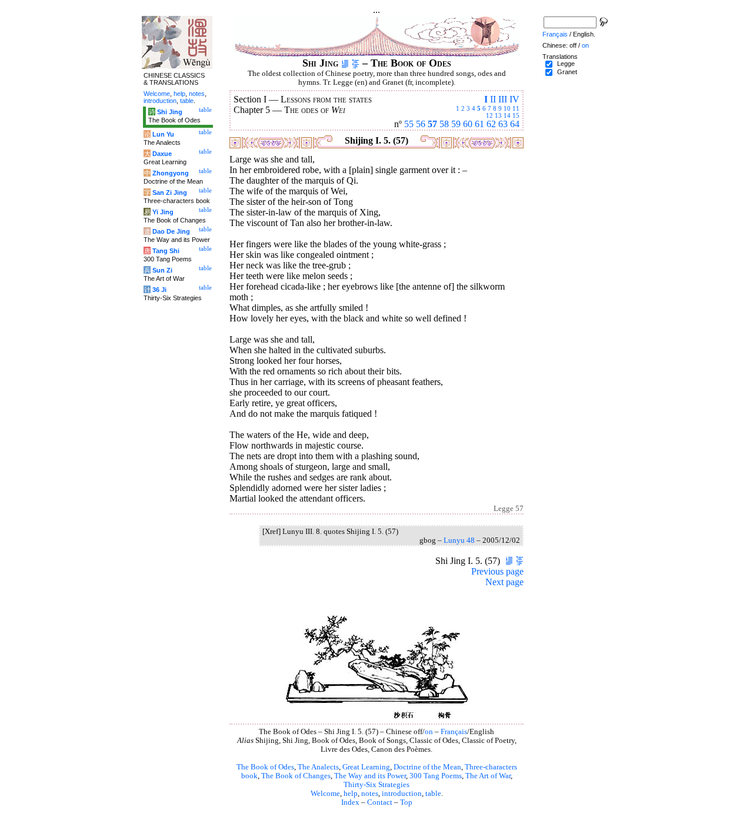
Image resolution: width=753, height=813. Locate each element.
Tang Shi (165, 250)
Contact (379, 802)
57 (432, 124)
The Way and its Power (370, 776)
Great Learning (366, 767)
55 (409, 124)
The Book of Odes (265, 767)
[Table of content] (355, 63)
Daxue (162, 153)
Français (454, 732)
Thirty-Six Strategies (376, 785)
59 (456, 124)
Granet (567, 71)
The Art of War (488, 776)
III (502, 99)
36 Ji (159, 289)
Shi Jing (169, 111)
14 (507, 115)
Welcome (325, 793)
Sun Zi (162, 270)
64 (514, 124)
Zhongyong (170, 173)
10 (507, 108)
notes (369, 793)
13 (498, 115)
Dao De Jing (171, 231)
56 (420, 124)
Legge (566, 63)
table (433, 793)
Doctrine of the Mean (427, 767)
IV (514, 99)
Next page (504, 582)
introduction (402, 793)
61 (479, 124)
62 (491, 124)
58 (444, 124)
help (351, 793)
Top (406, 802)
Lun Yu (163, 134)
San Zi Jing (169, 192)
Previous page (497, 571)
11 (515, 108)
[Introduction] (345, 63)
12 (489, 115)
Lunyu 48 (459, 540)
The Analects (318, 767)
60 (467, 124)
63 (503, 124)
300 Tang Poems (435, 776)
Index (350, 802)
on (429, 732)
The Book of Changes (296, 776)
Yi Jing (163, 211)
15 (515, 115)
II (493, 99)
